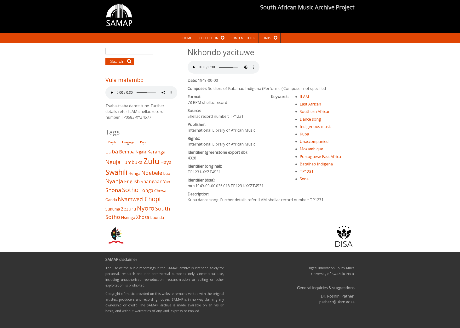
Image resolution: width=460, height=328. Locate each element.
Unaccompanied (314, 141)
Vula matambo (124, 80)
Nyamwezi (131, 199)
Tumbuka (132, 162)
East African (310, 104)
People (112, 142)
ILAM (304, 96)
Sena (304, 179)
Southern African (315, 111)
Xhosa (142, 217)
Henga (134, 173)
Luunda (157, 217)
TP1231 (306, 171)
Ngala (141, 152)
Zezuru (128, 208)
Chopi (152, 199)
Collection (208, 38)
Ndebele (151, 172)
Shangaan (151, 181)
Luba (111, 151)
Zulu (151, 161)
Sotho (130, 190)
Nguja (113, 162)
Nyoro (145, 208)
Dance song (310, 119)
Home (187, 38)
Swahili (116, 172)
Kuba (304, 134)
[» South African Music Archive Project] (119, 15)
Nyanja (114, 181)
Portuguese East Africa (320, 156)
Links (267, 38)
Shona (113, 190)
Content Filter (242, 38)
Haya (166, 162)
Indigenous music (315, 126)
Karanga (156, 151)
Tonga (146, 190)
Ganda (111, 199)
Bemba (127, 151)
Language (129, 142)
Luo (166, 173)
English (132, 181)
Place (143, 142)
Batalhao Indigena (316, 164)
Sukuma (112, 209)
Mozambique (311, 149)
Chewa (160, 190)
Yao (166, 181)
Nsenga (128, 217)
